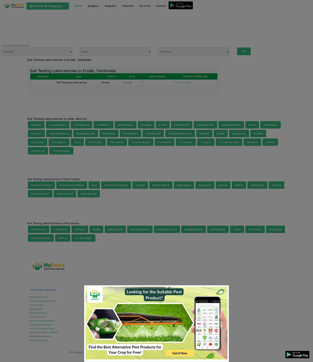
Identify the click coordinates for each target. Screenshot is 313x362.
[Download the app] (297, 355)
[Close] (222, 290)
